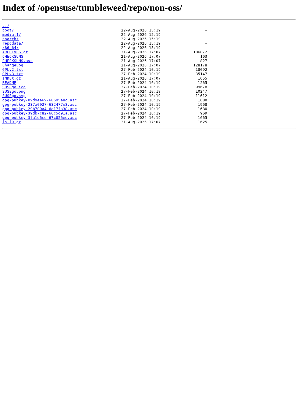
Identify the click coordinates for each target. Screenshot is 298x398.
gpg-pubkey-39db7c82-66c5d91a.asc (39, 113)
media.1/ (11, 34)
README (9, 82)
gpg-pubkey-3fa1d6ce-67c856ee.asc (39, 117)
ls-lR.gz (11, 122)
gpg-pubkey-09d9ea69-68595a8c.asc (39, 100)
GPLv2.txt (12, 69)
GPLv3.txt (12, 74)
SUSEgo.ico (14, 87)
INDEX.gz (11, 78)
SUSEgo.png (14, 91)
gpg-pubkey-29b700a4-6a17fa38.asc (39, 109)
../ (5, 26)
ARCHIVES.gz (15, 52)
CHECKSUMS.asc (17, 61)
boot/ (8, 30)
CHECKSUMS (12, 56)
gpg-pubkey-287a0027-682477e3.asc (39, 104)
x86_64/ (10, 47)
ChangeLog (12, 65)
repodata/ (12, 43)
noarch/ (10, 39)
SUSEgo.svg (14, 96)
